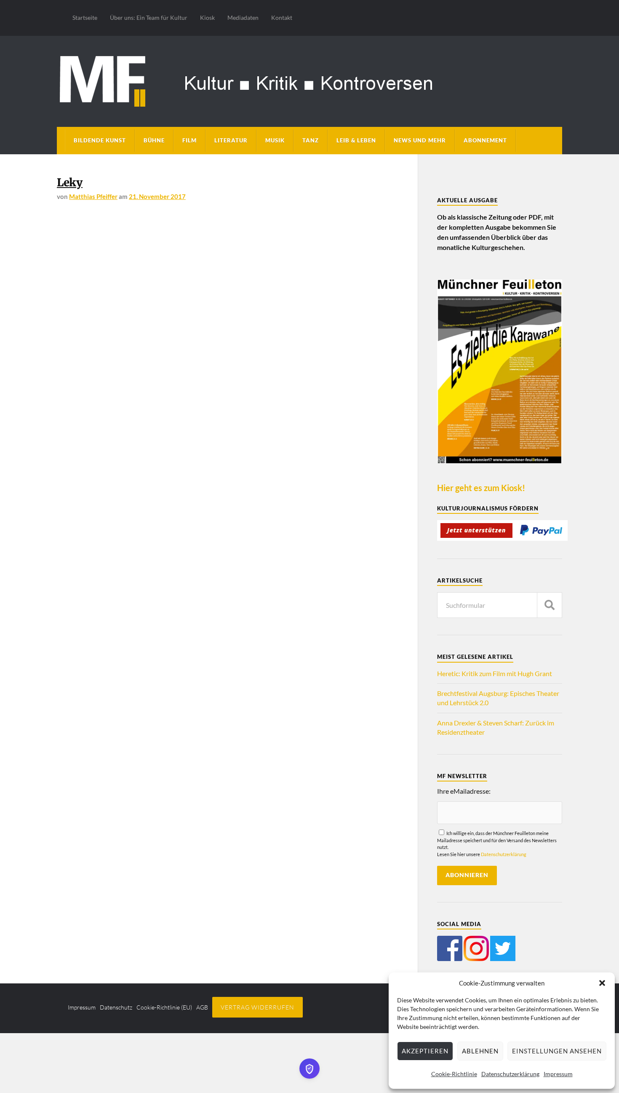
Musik (275, 140)
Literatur (231, 140)
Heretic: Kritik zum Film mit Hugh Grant (494, 673)
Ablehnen (480, 1051)
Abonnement (485, 140)
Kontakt (281, 17)
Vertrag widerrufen (257, 1007)
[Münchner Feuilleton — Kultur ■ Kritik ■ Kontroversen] (309, 80)
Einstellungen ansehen (557, 1051)
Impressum (558, 1073)
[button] (602, 983)
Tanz (310, 140)
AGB (202, 1007)
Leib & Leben (356, 140)
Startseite (84, 17)
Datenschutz (116, 1007)
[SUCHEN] (549, 605)
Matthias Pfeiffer (93, 196)
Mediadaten (243, 17)
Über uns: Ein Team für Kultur (148, 17)
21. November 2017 (157, 196)
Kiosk (207, 17)
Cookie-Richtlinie (454, 1073)
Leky (70, 182)
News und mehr (420, 140)
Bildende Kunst (100, 140)
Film (189, 140)
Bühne (154, 140)
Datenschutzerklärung (510, 1073)
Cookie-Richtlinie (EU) (164, 1007)
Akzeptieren (425, 1051)
